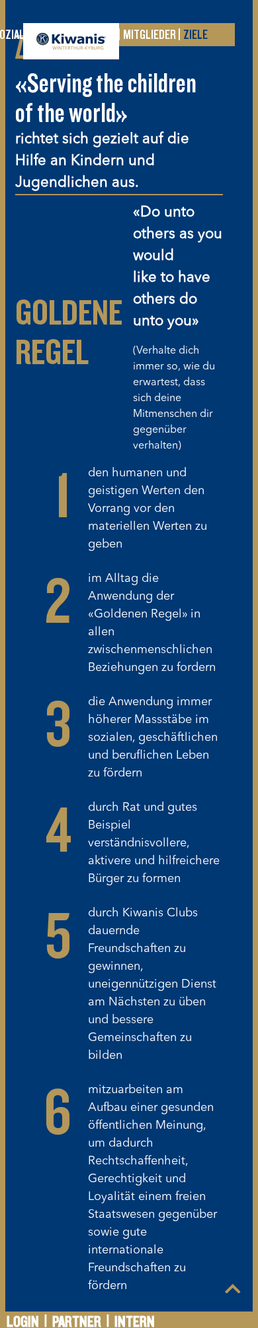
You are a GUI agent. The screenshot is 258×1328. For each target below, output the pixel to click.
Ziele (195, 35)
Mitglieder (149, 35)
